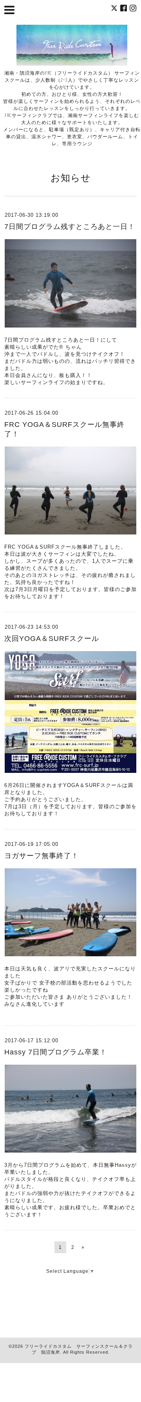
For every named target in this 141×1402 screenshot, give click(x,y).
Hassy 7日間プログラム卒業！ (55, 1052)
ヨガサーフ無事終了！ (41, 856)
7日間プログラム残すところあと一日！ (69, 227)
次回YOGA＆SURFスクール (51, 638)
